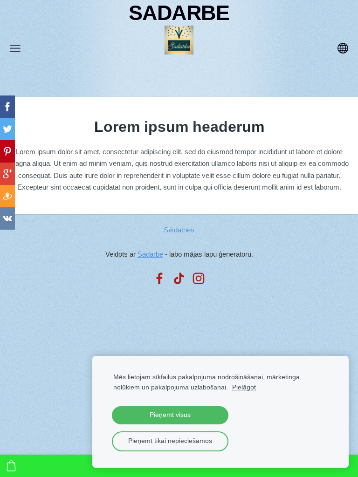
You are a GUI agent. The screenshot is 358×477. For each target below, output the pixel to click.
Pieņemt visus (170, 414)
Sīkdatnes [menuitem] (179, 230)
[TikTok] (179, 278)
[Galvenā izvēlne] (15, 48)
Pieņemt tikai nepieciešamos (170, 440)
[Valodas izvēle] (343, 48)
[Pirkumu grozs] (11, 466)
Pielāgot (244, 387)
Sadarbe (150, 254)
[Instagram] (198, 278)
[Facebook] (159, 278)
